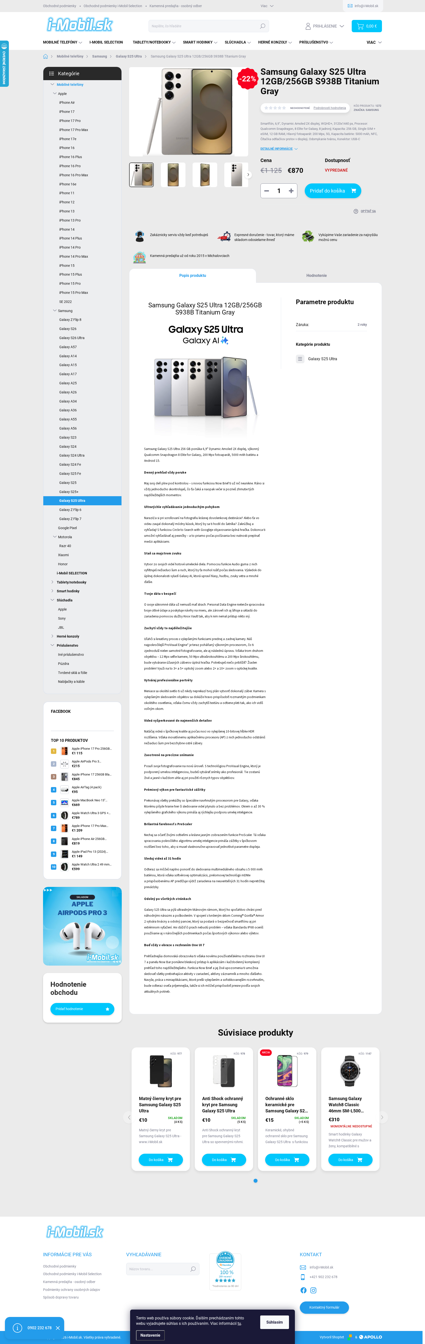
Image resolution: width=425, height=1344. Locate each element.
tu (239, 1323)
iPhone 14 (67, 229)
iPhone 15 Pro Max (73, 293)
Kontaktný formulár (324, 1307)
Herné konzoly (68, 636)
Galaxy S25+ (68, 492)
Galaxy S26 (67, 329)
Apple (62, 94)
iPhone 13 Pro (70, 220)
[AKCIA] (287, 1071)
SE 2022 (65, 302)
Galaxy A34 (68, 401)
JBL (61, 627)
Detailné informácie (276, 148)
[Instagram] (313, 1289)
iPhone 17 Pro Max (73, 130)
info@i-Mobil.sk (321, 1267)
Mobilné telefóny (70, 85)
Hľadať (262, 26)
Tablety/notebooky (71, 582)
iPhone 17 (67, 112)
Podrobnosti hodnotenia (330, 108)
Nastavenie (150, 1335)
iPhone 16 (67, 148)
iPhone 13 (67, 211)
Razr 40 (65, 546)
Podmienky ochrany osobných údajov (71, 1290)
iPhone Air (67, 103)
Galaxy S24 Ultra (72, 455)
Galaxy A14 (68, 356)
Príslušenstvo (67, 645)
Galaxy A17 (68, 374)
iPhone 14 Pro (70, 247)
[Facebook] (303, 1289)
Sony (62, 618)
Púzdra (63, 664)
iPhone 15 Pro (70, 283)
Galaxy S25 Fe (70, 474)
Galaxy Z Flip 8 (70, 320)
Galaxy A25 (68, 383)
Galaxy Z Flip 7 (70, 519)
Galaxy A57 (68, 347)
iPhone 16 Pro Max (73, 175)
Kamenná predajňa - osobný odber (176, 6)
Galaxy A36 (68, 410)
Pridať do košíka (327, 191)
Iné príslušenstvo (71, 655)
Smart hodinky (68, 591)
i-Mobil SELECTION (72, 573)
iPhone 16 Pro (70, 166)
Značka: (366, 110)
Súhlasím (274, 1322)
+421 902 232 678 (323, 1277)
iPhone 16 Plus (70, 157)
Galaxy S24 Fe (70, 464)
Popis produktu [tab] (192, 275)
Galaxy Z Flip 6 (70, 510)
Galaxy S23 (67, 437)
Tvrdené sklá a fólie (72, 673)
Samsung (65, 311)
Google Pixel (67, 528)
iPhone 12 (67, 202)
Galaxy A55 (68, 419)
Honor (63, 564)
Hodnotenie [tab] (316, 275)
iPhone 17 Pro (70, 121)
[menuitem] (63, 42)
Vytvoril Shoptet (332, 1337)
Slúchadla (65, 600)
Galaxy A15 (68, 365)
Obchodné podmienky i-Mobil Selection (113, 6)
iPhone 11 (67, 193)
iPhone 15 (67, 266)
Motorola (65, 537)
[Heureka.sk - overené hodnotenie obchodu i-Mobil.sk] (225, 1270)
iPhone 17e (67, 139)
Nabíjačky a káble (71, 682)
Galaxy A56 (68, 428)
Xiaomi (63, 555)
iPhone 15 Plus (70, 274)
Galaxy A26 (68, 392)
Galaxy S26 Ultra (72, 338)
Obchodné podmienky (59, 6)
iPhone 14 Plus (70, 238)
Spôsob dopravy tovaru (61, 1297)
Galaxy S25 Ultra (72, 501)
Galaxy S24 (67, 446)
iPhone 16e (67, 184)
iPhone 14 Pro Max (73, 256)
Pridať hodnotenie (69, 1009)
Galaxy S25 (67, 483)
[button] (255, 1181)
